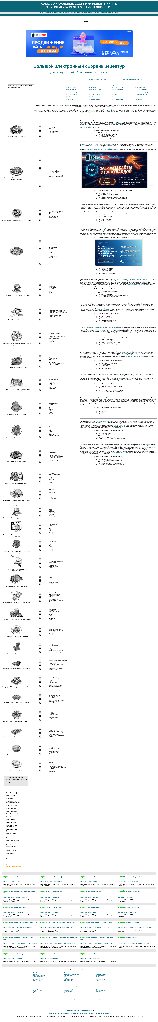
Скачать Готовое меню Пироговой (89, 897)
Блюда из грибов (37, 980)
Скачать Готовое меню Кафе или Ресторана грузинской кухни (97, 943)
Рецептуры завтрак (70, 89)
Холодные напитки (100, 979)
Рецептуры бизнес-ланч (94, 89)
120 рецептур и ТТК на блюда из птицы (102, 421)
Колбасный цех (68, 991)
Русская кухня (99, 989)
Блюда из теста (68, 975)
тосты (42, 109)
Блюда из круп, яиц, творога (71, 974)
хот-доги (91, 110)
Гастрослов (98, 991)
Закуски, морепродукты (39, 979)
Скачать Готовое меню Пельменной (49, 897)
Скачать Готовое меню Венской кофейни (51, 881)
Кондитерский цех (69, 989)
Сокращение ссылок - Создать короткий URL (79, 1010)
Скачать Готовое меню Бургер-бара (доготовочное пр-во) (18, 927)
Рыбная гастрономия (38, 978)
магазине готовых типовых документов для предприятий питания (101, 149)
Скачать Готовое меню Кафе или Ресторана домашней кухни (20, 943)
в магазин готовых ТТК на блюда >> (98, 79)
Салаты (35, 974)
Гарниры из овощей (101, 974)
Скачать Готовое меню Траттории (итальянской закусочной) (134, 927)
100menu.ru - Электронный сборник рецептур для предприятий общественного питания (80, 1013)
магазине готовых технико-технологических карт (99, 309)
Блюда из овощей (69, 973)
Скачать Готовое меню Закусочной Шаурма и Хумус (94, 927)
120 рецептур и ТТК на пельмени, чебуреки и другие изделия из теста (103, 327)
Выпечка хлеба (68, 990)
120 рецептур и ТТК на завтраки (113, 123)
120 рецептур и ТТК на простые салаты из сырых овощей (95, 144)
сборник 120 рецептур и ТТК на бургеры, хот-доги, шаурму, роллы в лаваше (136, 279)
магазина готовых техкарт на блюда (136, 356)
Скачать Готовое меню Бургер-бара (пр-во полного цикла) (56, 927)
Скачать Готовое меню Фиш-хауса (49, 958)
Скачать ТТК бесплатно (141, 87)
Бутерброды (36, 973)
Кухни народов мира (101, 990)
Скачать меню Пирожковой (125, 897)
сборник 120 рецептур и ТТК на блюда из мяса (105, 398)
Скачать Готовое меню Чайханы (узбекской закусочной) (133, 943)
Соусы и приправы (100, 975)
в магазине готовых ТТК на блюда (116, 381)
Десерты (98, 976)
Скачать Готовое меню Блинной (88, 881)
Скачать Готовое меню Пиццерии (89, 912)
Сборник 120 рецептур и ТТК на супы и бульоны (127, 352)
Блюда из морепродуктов (102, 973)
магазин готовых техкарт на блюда (137, 284)
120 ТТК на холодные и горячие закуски (106, 228)
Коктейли (98, 980)
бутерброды (37, 109)
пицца (153, 110)
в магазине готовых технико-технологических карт (112, 403)
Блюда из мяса (68, 978)
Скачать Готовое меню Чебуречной (128, 881)
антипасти (58, 110)
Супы (65, 976)
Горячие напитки (100, 978)
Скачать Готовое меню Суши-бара (127, 912)
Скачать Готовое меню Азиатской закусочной (15, 897)
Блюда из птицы (68, 979)
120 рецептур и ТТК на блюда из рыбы (145, 447)
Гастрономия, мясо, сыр (39, 976)
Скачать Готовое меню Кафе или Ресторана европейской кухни (57, 943)
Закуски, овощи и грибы (39, 975)
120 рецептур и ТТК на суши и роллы (94, 303)
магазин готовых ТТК (147, 209)
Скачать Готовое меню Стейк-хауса (12, 958)
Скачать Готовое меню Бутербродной (13, 912)
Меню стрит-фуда (37, 989)
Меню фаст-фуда (37, 990)
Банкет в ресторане (38, 993)
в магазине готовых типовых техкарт (122, 452)
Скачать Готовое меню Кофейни (11, 881)
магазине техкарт (116, 427)
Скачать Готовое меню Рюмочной (49, 912)
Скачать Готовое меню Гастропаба (89, 958)
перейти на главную (96, 25)
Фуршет (35, 991)
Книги (97, 993)
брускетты (36, 110)
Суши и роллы (68, 993)
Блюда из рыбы (68, 980)
